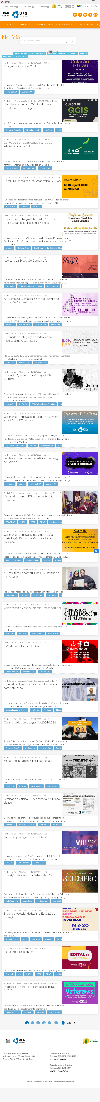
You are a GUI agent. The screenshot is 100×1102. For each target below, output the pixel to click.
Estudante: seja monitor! (19, 951)
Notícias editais (33, 130)
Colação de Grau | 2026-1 (20, 66)
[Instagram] (80, 15)
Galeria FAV (11, 595)
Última (63, 1023)
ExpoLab (24, 595)
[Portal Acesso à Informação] (90, 1043)
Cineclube (10, 786)
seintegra (10, 484)
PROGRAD (10, 522)
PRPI (33, 522)
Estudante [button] (24, 24)
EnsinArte (52, 595)
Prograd (9, 974)
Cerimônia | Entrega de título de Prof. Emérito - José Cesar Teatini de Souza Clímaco (32, 220)
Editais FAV (10, 206)
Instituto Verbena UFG (59, 522)
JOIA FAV (10, 362)
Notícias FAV (11, 92)
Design (22, 484)
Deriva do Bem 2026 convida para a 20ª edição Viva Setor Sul (28, 144)
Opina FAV (37, 595)
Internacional (24, 324)
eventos (9, 248)
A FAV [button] (9, 24)
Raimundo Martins (13, 560)
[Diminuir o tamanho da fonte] (69, 6)
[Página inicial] (5, 16)
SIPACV (9, 862)
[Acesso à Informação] (57, 6)
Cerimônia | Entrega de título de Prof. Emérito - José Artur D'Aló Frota (32, 418)
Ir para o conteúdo (9, 7)
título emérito (23, 248)
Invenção (48, 939)
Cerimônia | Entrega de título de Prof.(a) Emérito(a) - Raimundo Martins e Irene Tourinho (28, 538)
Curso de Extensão (13, 130)
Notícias (48, 130)
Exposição (10, 286)
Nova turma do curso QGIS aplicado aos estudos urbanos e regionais (29, 106)
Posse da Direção (13, 748)
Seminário (10, 824)
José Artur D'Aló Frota (15, 445)
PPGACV (10, 324)
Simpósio (9, 633)
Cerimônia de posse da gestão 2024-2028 (30, 722)
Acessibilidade (12, 939)
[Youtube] (85, 15)
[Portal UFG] (19, 17)
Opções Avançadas (67, 43)
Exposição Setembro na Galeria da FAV (28, 875)
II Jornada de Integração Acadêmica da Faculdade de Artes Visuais (28, 338)
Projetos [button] (85, 24)
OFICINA (44, 824)
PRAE (42, 522)
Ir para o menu (26, 7)
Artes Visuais (52, 286)
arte (25, 939)
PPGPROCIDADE (26, 824)
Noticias (60, 130)
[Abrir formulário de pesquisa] (98, 24)
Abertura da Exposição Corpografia (26, 260)
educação (36, 939)
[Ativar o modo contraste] (73, 6)
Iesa (19, 974)
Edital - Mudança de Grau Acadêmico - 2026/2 (33, 180)
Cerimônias (30, 748)
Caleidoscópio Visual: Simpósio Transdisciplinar (32, 607)
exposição (10, 404)
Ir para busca (42, 7)
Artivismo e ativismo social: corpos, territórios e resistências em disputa (32, 300)
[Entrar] (2, 2)
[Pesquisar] (72, 41)
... (56, 1023)
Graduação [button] (43, 24)
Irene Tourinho (32, 560)
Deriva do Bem (12, 168)
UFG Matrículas (12, 1012)
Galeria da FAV (12, 901)
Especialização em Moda (16, 710)
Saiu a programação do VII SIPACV (25, 837)
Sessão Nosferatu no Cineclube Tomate (28, 760)
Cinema (22, 786)
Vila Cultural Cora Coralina (30, 286)
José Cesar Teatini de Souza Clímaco (49, 248)
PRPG (22, 522)
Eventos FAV (27, 92)
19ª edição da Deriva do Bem (22, 646)
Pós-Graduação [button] (64, 24)
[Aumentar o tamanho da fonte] (66, 6)
